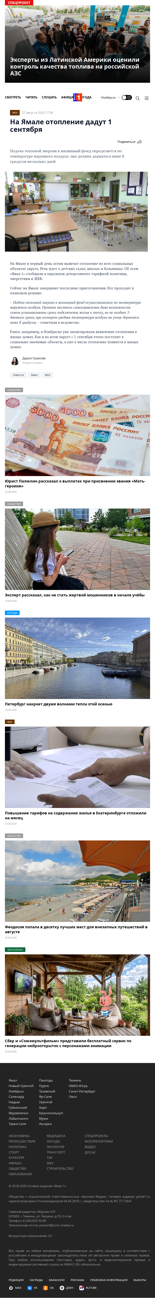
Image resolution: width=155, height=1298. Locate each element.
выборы (140, 1280)
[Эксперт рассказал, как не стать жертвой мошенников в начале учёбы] (77, 549)
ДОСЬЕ (90, 1152)
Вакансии (57, 1280)
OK (52, 1287)
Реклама (77, 1280)
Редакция (16, 1280)
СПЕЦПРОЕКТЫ (96, 1136)
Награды (36, 1280)
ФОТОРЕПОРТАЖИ (99, 1141)
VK (35, 1287)
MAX (18, 1287)
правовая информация (109, 1280)
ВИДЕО (90, 1147)
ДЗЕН (69, 1287)
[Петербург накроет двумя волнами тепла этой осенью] (77, 658)
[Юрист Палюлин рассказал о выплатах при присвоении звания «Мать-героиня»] (77, 435)
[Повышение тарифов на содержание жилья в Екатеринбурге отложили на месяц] (77, 767)
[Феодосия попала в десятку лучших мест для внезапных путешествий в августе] (77, 881)
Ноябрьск (108, 97)
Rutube (91, 1287)
